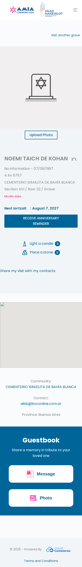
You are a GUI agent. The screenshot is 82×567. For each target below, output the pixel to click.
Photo (46, 498)
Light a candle (44, 243)
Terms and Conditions (41, 561)
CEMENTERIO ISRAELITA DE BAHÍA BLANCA (41, 386)
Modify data (12, 196)
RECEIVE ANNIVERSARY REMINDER (41, 221)
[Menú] (75, 10)
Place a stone (44, 252)
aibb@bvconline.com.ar (41, 403)
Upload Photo (41, 135)
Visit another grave (65, 35)
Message (46, 474)
